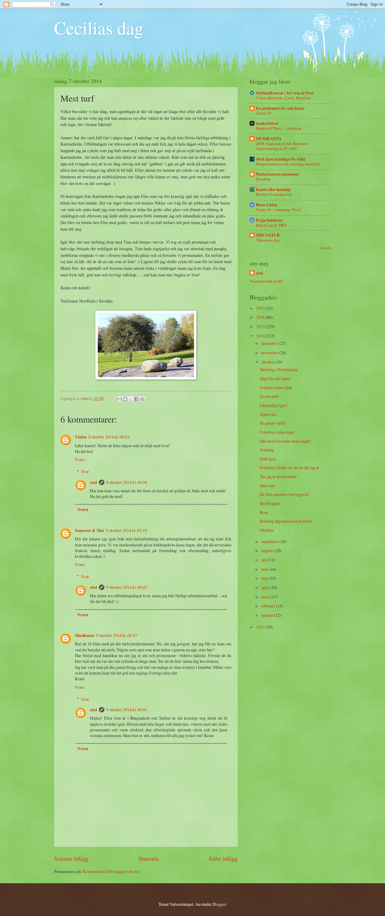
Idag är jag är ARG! (271, 225)
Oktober (267, 530)
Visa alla (325, 248)
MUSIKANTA (269, 139)
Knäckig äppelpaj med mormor (286, 521)
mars (265, 597)
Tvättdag (267, 450)
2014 (261, 336)
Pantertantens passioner (277, 174)
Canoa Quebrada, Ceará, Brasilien (283, 97)
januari (267, 615)
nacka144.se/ (267, 123)
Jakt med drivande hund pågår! (285, 441)
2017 (261, 308)
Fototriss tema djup (276, 387)
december (270, 343)
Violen (81, 437)
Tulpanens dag (268, 240)
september (270, 541)
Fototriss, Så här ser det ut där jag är (289, 467)
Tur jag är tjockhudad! (278, 476)
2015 (261, 326)
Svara (80, 459)
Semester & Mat (89, 530)
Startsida (148, 858)
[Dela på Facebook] (137, 399)
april (265, 587)
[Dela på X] (131, 399)
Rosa (264, 512)
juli (264, 560)
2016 (261, 317)
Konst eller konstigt (273, 189)
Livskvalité (269, 396)
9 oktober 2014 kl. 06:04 (126, 482)
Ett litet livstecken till (274, 194)
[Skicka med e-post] (119, 399)
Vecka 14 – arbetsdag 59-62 (278, 209)
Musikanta (84, 635)
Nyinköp (263, 179)
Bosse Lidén (266, 205)
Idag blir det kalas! (275, 378)
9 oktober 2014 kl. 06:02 (126, 587)
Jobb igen (268, 459)
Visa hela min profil (266, 281)
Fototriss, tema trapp (277, 432)
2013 (261, 627)
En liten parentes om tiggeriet (284, 494)
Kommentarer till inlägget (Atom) (111, 871)
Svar (85, 471)
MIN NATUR (268, 235)
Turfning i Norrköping (278, 369)
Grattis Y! (264, 113)
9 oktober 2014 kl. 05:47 (116, 635)
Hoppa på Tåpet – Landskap (278, 128)
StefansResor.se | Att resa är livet (285, 93)
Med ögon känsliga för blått (281, 159)
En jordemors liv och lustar (280, 108)
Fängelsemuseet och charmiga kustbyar (288, 164)
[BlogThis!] (125, 399)
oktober (268, 362)
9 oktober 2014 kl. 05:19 (126, 530)
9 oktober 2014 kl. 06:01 (126, 709)
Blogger (219, 904)
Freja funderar (269, 220)
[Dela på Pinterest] (142, 399)
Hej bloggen (270, 503)
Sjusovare (268, 414)
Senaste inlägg (71, 858)
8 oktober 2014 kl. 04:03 (108, 437)
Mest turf (267, 485)
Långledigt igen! (274, 405)
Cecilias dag (98, 28)
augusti (267, 550)
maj (265, 578)
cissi (93, 482)
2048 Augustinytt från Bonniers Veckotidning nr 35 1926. (282, 146)
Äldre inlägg (223, 858)
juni (265, 569)
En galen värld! (272, 423)
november (270, 352)
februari (268, 606)
